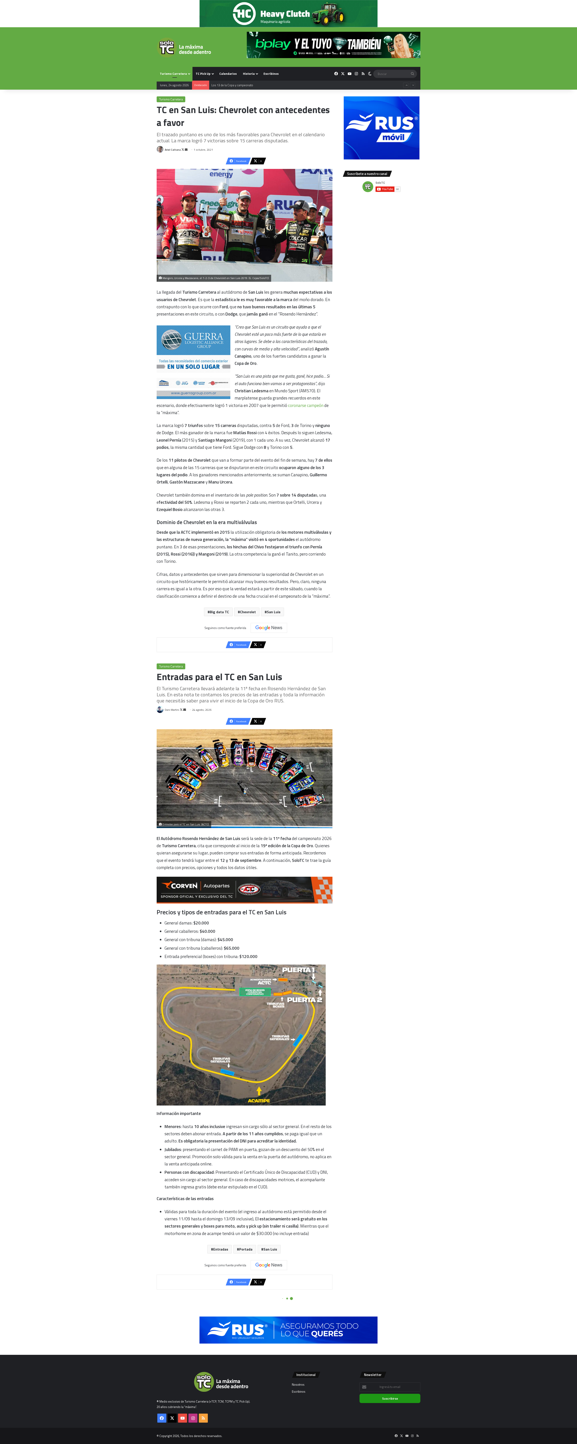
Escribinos (271, 73)
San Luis (273, 612)
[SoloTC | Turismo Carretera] (184, 47)
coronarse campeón (305, 405)
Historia (249, 73)
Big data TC (219, 612)
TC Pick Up (203, 73)
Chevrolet (248, 612)
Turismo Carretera (173, 73)
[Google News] (269, 628)
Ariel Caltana (173, 150)
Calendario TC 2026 (223, 85)
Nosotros (298, 1384)
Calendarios (228, 73)
